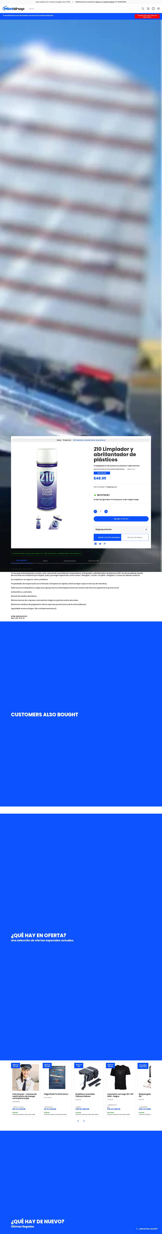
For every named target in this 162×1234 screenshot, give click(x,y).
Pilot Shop (47, 1097)
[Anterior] (78, 1121)
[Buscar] (143, 8)
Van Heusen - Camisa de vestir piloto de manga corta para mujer (24, 1096)
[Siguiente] (84, 1121)
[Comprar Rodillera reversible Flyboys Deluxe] (89, 1077)
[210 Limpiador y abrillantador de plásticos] (38, 522)
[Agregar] (106, 511)
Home (59, 440)
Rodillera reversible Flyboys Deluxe (85, 1095)
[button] (148, 8)
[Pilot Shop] (13, 8)
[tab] (21, 561)
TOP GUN (110, 1099)
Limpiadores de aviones (106, 466)
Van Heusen (16, 1102)
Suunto (141, 1099)
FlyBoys (78, 1099)
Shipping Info (111, 487)
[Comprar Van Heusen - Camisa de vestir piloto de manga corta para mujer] (25, 1077)
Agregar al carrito (121, 519)
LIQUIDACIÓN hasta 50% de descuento (147, 16)
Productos (67, 440)
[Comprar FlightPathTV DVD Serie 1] (57, 1077)
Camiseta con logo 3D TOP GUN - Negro (120, 1095)
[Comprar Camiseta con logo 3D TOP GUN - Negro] (120, 1077)
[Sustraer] (95, 511)
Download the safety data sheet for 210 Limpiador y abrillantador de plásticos (46, 553)
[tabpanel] (81, 587)
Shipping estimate (121, 529)
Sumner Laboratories (129, 466)
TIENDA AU (98, 2)
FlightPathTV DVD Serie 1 (56, 1094)
